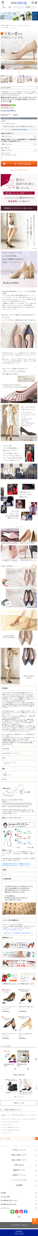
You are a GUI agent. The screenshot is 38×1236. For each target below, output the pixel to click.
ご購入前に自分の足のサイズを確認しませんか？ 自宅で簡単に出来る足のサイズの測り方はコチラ (16, 864)
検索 (32, 2)
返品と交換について (19, 1160)
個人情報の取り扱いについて (9, 1200)
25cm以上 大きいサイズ (13, 1127)
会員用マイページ (19, 1175)
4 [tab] (17, 22)
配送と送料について (19, 1155)
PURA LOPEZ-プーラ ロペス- (8, 25)
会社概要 (19, 1185)
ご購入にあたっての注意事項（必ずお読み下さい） (18, 933)
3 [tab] (16, 22)
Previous (2, 17)
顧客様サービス (19, 1170)
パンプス (13, 27)
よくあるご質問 (5, 1196)
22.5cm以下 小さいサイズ (13, 1130)
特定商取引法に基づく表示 (8, 1204)
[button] (2, 1059)
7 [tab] (21, 22)
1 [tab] (13, 22)
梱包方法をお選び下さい (7, 133)
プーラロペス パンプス (24, 25)
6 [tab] (20, 22)
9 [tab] (24, 22)
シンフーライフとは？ (19, 1180)
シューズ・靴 (4, 27)
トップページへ (5, 1208)
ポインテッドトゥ (5, 1119)
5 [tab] (19, 22)
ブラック (9, 1124)
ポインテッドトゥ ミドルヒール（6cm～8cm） (24, 1119)
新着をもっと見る (19, 1103)
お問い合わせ (19, 1165)
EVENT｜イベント (6, 1115)
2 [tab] (15, 22)
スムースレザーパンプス (13, 1122)
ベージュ (9, 1133)
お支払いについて (19, 1150)
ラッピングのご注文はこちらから (13, 929)
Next (36, 17)
